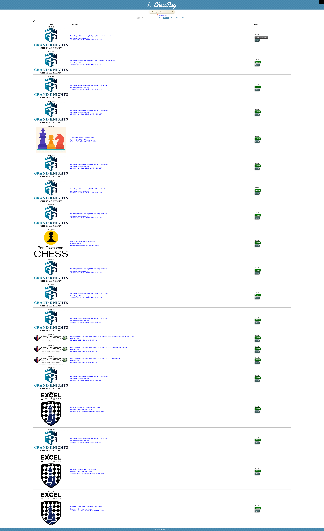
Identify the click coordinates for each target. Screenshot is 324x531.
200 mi (178, 18)
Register (257, 62)
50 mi (166, 18)
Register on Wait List (261, 37)
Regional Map (163, 15)
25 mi (160, 18)
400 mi (184, 18)
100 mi (172, 18)
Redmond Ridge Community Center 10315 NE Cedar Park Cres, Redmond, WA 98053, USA (87, 410)
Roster (257, 40)
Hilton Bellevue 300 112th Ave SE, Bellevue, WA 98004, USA (83, 339)
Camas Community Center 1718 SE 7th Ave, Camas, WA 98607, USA (83, 140)
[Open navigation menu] (321, 2)
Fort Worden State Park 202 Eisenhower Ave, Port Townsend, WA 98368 (84, 244)
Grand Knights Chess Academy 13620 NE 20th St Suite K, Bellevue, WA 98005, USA (86, 39)
